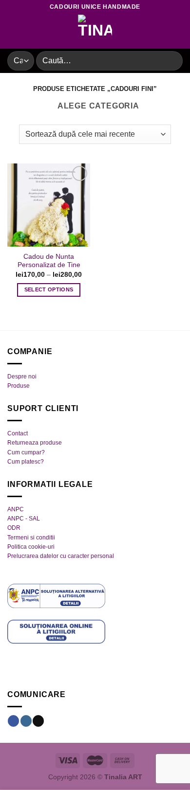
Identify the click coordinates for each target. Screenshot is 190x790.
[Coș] (178, 31)
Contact (17, 433)
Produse (18, 385)
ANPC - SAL (23, 518)
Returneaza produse (34, 442)
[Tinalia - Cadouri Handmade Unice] (95, 32)
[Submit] (171, 60)
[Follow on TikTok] (38, 721)
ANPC (15, 509)
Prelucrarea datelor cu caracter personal (60, 556)
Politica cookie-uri (31, 546)
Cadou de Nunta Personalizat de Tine (49, 261)
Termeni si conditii (31, 537)
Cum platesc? (25, 461)
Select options (49, 289)
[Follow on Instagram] (26, 721)
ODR (13, 527)
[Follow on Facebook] (13, 721)
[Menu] (13, 31)
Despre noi (22, 376)
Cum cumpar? (26, 452)
